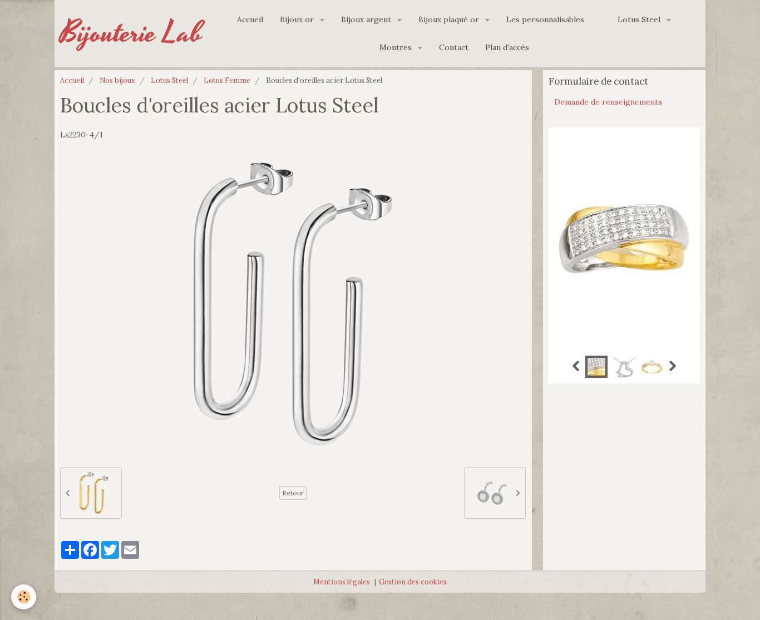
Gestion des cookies (413, 581)
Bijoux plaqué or (449, 19)
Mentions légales (341, 581)
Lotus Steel (640, 19)
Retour (293, 493)
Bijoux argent (367, 19)
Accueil (250, 19)
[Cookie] (23, 596)
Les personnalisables (545, 19)
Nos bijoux (117, 80)
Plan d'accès (507, 47)
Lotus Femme (227, 80)
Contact (453, 47)
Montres (396, 47)
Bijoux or (298, 19)
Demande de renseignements (608, 102)
